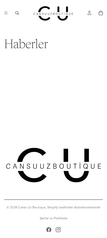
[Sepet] (100, 13)
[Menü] (6, 13)
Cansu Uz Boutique (32, 207)
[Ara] (17, 13)
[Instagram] (58, 230)
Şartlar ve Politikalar (54, 218)
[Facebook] (49, 230)
